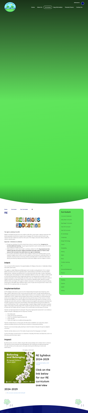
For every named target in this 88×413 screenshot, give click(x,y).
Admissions (77, 2)
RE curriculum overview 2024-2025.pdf (16, 392)
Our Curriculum (24, 209)
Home (5, 209)
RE (32, 209)
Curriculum (13, 209)
